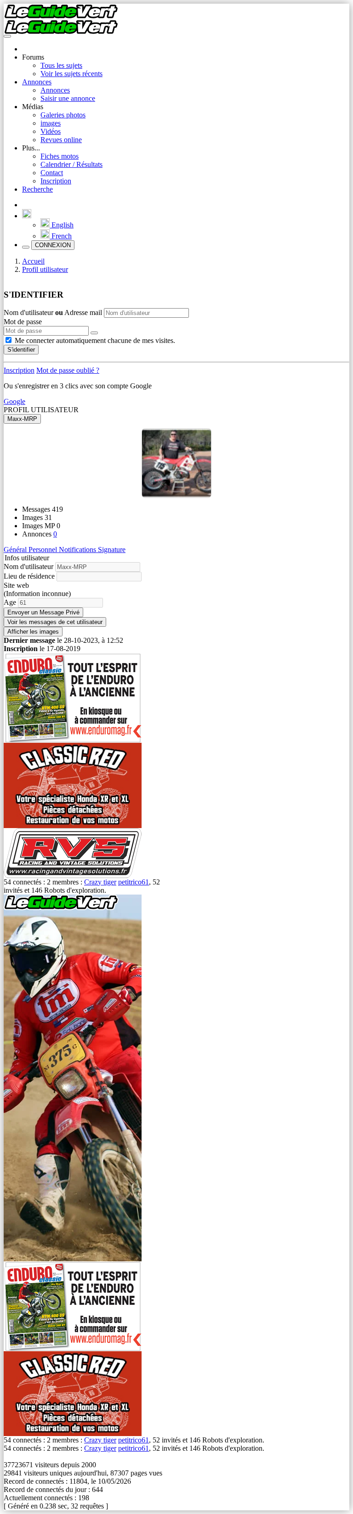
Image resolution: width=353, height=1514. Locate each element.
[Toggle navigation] (7, 36)
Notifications (78, 549)
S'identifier (21, 349)
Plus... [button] (31, 148)
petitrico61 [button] (133, 882)
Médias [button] (32, 107)
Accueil (33, 261)
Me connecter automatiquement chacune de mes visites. (95, 340)
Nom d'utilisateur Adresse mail (54, 312)
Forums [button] (33, 57)
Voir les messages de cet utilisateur (54, 622)
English (62, 225)
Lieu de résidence (29, 576)
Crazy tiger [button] (100, 882)
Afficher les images (33, 631)
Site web (16, 585)
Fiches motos (59, 156)
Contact (51, 173)
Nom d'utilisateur (28, 566)
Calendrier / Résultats (71, 164)
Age (10, 602)
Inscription (55, 181)
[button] (26, 216)
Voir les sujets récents (71, 73)
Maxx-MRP (22, 418)
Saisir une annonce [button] (67, 98)
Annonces (55, 90)
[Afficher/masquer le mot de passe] (94, 333)
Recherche (37, 189)
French (61, 236)
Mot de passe (23, 322)
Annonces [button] (36, 82)
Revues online (61, 140)
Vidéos (50, 131)
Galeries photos (62, 115)
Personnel (43, 549)
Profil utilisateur (45, 269)
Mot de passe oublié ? (67, 370)
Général (16, 549)
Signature (111, 549)
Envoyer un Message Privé (43, 612)
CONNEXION (53, 245)
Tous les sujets (61, 65)
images (50, 123)
